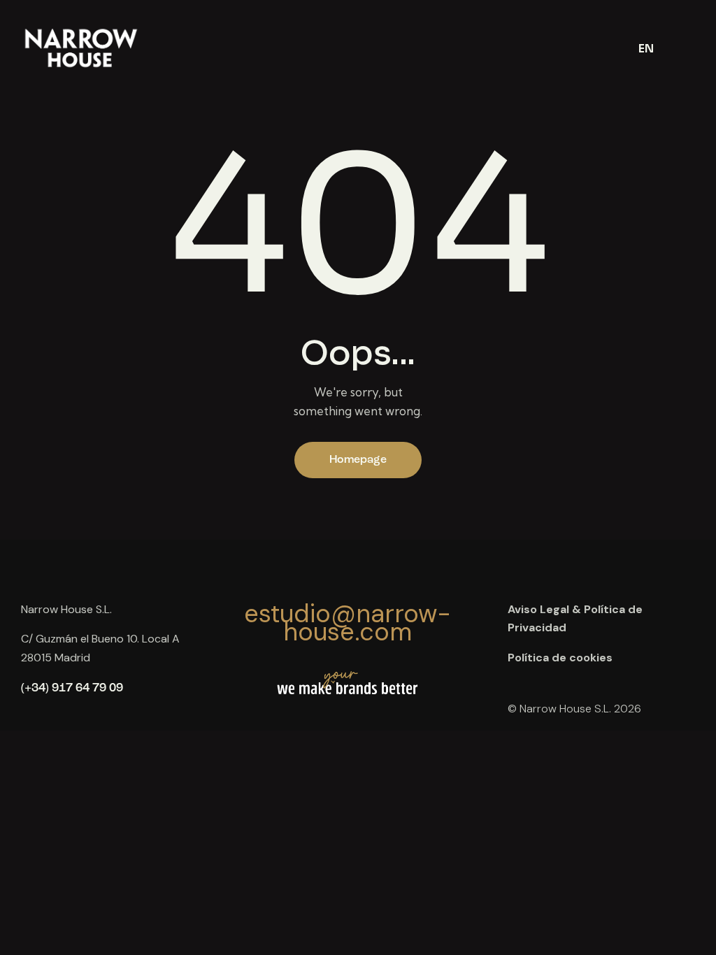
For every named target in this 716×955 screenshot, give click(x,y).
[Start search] (686, 47)
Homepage (358, 460)
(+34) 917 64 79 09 (72, 688)
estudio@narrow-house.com (347, 623)
